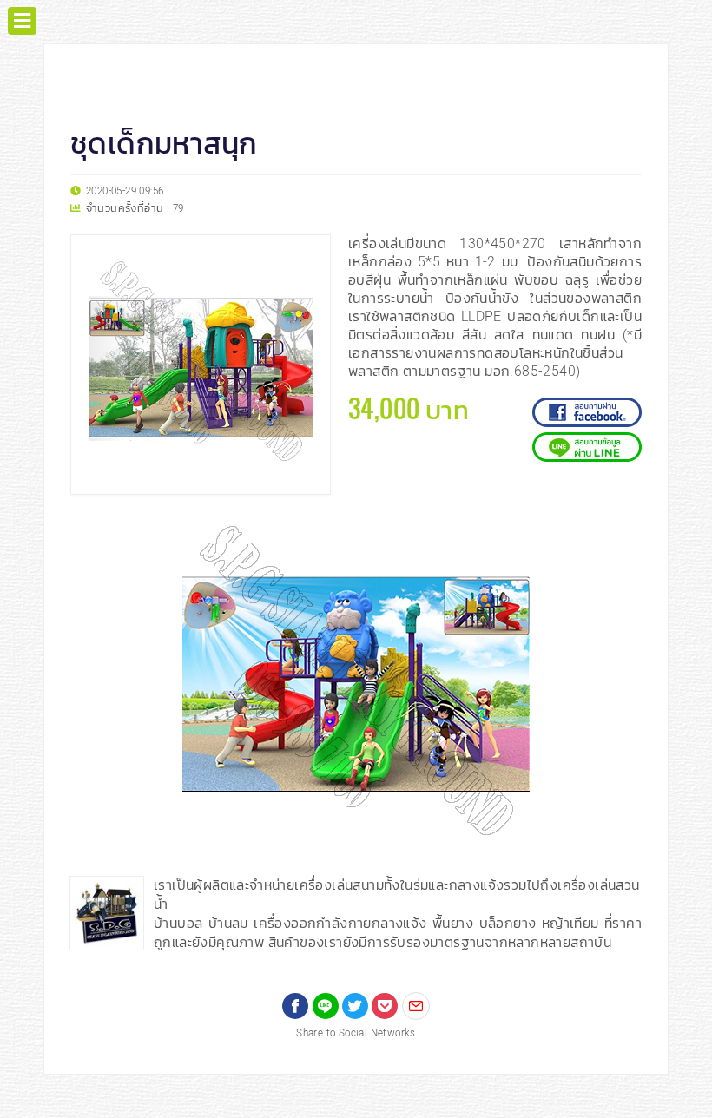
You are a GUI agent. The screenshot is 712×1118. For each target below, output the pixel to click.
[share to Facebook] (295, 1006)
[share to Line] (326, 1006)
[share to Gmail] (416, 1006)
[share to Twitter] (355, 1006)
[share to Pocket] (385, 1006)
